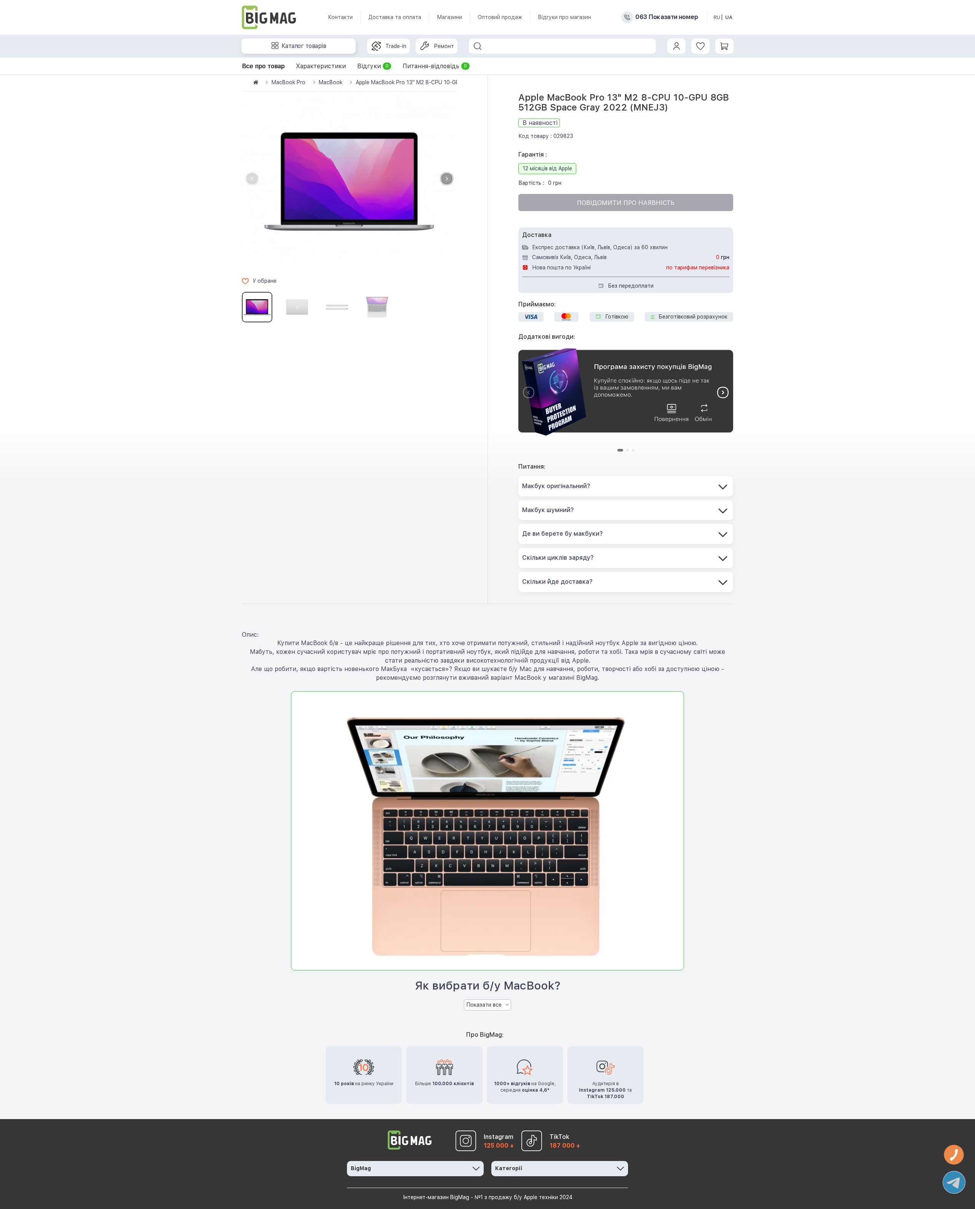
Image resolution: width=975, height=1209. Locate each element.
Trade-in (395, 46)
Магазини (449, 17)
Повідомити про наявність (626, 203)
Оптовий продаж (500, 17)
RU (717, 17)
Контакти (340, 17)
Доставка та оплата (394, 17)
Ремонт (444, 46)
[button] (446, 178)
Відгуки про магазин (564, 17)
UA (728, 17)
